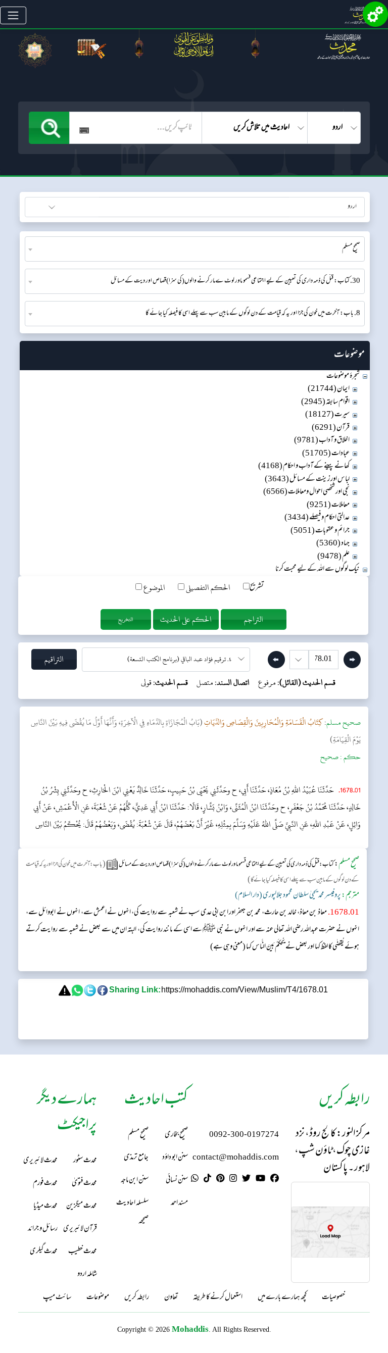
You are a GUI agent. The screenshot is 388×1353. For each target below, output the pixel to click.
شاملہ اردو (87, 1274)
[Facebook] (274, 1179)
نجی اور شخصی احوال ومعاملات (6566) (306, 492)
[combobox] (195, 249)
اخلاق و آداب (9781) (322, 440)
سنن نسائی (177, 1180)
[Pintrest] (220, 1179)
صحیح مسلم (138, 1135)
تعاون (171, 1298)
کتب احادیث (76, 205)
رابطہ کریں (136, 1298)
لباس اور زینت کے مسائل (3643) (307, 479)
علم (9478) (333, 556)
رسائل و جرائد (43, 1229)
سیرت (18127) (327, 415)
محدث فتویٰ (84, 1183)
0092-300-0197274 (244, 1135)
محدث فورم (45, 1183)
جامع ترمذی (136, 1157)
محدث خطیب (82, 1251)
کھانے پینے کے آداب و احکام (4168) (304, 466)
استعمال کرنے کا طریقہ (218, 1298)
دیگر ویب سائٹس (342, 205)
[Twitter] (246, 1179)
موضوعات (97, 1298)
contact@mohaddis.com (235, 1157)
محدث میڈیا (45, 1206)
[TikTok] (207, 1179)
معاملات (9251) (328, 505)
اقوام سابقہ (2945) (325, 402)
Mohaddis (190, 1329)
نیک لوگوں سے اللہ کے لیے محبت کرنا (317, 569)
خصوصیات (333, 1298)
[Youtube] (260, 1179)
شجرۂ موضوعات (343, 376)
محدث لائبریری (40, 1161)
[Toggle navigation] (13, 16)
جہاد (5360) (333, 543)
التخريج (125, 620)
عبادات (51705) (326, 453)
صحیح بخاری (176, 1135)
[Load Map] (330, 1232)
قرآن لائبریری (80, 1229)
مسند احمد (179, 1203)
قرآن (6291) (331, 428)
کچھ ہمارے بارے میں (282, 1298)
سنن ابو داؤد (175, 1157)
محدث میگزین (81, 1206)
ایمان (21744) (329, 389)
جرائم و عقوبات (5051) (320, 531)
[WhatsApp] (195, 1179)
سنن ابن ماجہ (135, 1180)
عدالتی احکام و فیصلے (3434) (317, 518)
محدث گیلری (44, 1251)
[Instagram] (233, 1179)
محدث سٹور (85, 1161)
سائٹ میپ (57, 1298)
